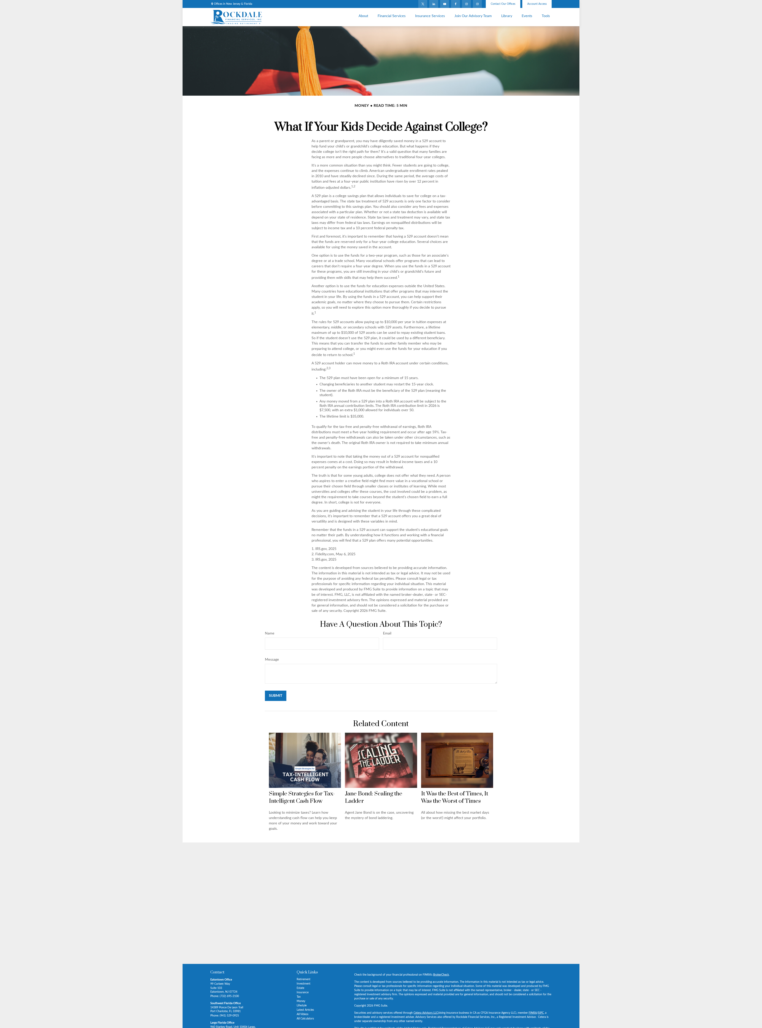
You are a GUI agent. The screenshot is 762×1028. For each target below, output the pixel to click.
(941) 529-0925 (229, 1015)
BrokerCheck (441, 974)
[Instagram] (477, 4)
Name (269, 633)
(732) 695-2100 (229, 996)
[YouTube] (444, 4)
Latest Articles (305, 1010)
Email (387, 633)
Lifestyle (302, 1005)
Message (272, 659)
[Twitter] (422, 4)
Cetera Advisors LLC (426, 1013)
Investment (303, 983)
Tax (299, 996)
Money (301, 1001)
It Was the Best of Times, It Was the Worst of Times (454, 797)
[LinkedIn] (433, 4)
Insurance (303, 992)
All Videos (302, 1014)
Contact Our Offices (503, 4)
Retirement (303, 979)
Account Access (537, 4)
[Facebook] (455, 4)
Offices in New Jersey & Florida (233, 4)
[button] (363, 16)
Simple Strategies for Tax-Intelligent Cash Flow (302, 797)
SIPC (541, 1013)
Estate (300, 988)
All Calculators (305, 1018)
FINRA (533, 1013)
